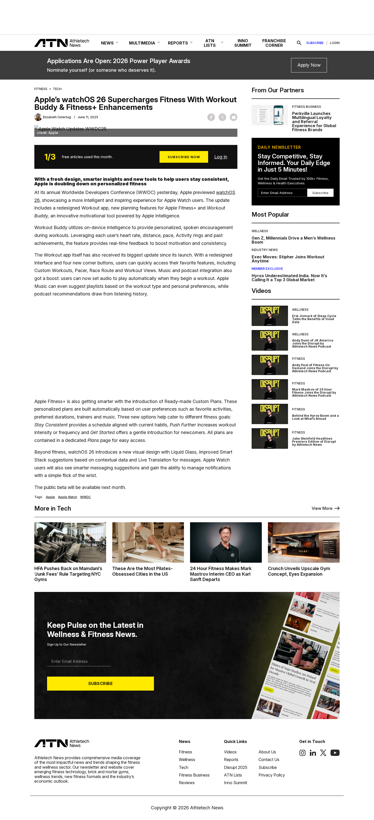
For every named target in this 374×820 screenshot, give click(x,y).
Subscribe (315, 43)
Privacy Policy (271, 775)
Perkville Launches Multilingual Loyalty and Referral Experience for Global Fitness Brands (314, 121)
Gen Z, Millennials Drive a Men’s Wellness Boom (293, 240)
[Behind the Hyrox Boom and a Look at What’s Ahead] (270, 414)
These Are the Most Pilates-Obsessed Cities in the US (142, 571)
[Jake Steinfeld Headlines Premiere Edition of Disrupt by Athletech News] (270, 438)
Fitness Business (306, 107)
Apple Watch (67, 497)
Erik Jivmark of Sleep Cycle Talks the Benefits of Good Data (314, 319)
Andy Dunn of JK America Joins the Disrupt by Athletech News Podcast (312, 343)
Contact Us (268, 759)
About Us (267, 751)
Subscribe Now (184, 157)
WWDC (85, 497)
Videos (230, 751)
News (184, 741)
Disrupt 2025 (235, 767)
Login (335, 43)
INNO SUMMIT (243, 43)
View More (322, 508)
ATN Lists (233, 775)
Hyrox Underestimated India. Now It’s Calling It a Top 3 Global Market (289, 277)
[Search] (299, 43)
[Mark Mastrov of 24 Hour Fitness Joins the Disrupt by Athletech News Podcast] (270, 389)
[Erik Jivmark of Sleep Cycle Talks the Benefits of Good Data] (270, 316)
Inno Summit (235, 782)
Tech (57, 89)
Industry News (265, 250)
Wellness (260, 231)
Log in (220, 156)
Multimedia (142, 43)
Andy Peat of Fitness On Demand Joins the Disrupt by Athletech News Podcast (315, 368)
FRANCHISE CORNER (274, 43)
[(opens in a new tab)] (302, 754)
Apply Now (309, 65)
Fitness (40, 89)
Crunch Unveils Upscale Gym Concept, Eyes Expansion (299, 571)
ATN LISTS (210, 43)
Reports (231, 759)
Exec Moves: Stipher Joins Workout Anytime (288, 258)
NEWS (107, 43)
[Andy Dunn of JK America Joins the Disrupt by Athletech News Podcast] (270, 340)
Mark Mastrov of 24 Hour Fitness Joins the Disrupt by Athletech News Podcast (314, 392)
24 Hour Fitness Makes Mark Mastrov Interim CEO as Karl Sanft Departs (221, 574)
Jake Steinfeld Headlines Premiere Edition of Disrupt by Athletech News (314, 441)
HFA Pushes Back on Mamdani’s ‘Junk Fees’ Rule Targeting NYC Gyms (68, 574)
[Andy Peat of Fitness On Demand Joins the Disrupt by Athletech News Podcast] (270, 365)
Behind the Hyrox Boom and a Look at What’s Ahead (315, 417)
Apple (50, 497)
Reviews (187, 782)
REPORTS (178, 43)
